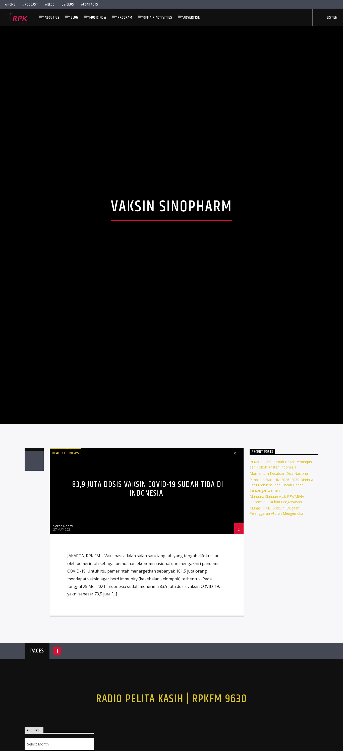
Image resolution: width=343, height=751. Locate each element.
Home (12, 4)
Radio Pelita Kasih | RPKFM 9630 (171, 728)
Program (125, 17)
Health (58, 482)
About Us (52, 17)
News (74, 482)
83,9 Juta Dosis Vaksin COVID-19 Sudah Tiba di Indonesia (147, 517)
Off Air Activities (157, 17)
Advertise (191, 17)
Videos (69, 4)
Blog (51, 4)
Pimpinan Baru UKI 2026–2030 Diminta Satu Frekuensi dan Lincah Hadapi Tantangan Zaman (281, 514)
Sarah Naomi (63, 555)
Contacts (90, 4)
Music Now (97, 17)
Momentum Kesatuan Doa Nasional (279, 502)
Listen (331, 17)
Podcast (31, 4)
